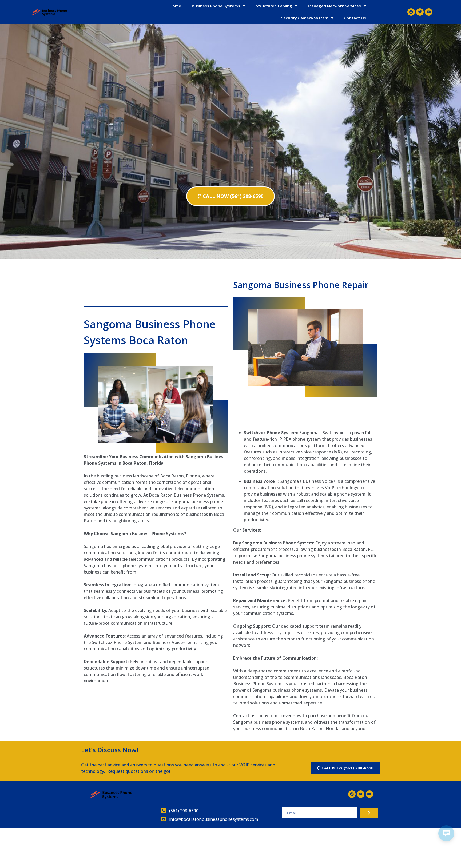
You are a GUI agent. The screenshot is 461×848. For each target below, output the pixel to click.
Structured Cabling (274, 6)
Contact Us (355, 18)
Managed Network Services (334, 6)
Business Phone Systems (216, 6)
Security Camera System (304, 18)
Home (175, 6)
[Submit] (369, 813)
